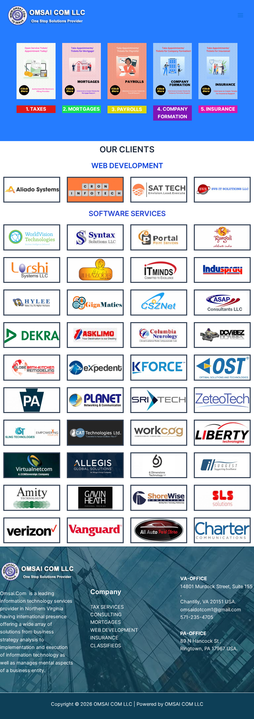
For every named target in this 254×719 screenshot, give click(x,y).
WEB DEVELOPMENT (114, 630)
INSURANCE (104, 638)
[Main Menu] (240, 15)
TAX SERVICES (107, 607)
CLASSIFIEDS (105, 646)
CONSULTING (106, 615)
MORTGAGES (105, 622)
